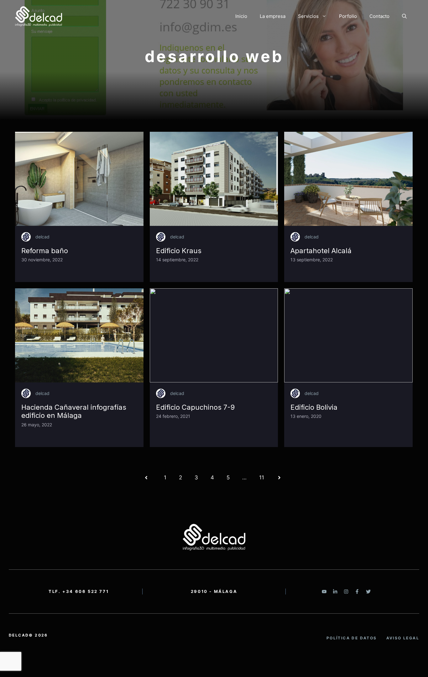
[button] (404, 16)
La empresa (272, 16)
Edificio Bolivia (313, 407)
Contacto (379, 16)
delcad (42, 236)
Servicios (308, 16)
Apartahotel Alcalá (321, 251)
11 (261, 477)
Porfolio (348, 16)
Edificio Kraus (178, 251)
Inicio (241, 16)
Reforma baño (44, 251)
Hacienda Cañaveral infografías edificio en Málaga (73, 411)
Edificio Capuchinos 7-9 (195, 407)
